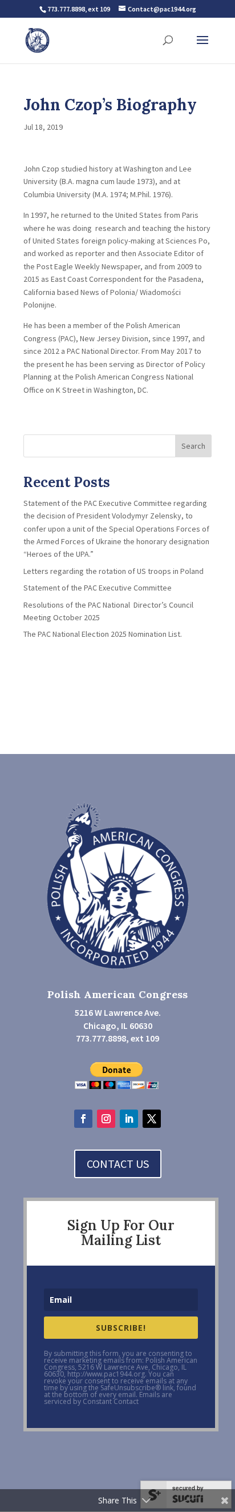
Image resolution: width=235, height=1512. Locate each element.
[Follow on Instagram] (106, 1119)
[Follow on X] (152, 1119)
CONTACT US (118, 1163)
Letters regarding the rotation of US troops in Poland (113, 571)
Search (193, 446)
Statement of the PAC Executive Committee (97, 588)
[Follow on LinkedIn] (129, 1119)
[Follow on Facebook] (83, 1119)
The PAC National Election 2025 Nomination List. (102, 634)
